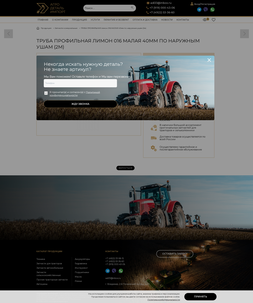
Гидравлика (81, 263)
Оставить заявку (174, 253)
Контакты (182, 19)
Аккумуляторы (82, 259)
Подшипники (82, 272)
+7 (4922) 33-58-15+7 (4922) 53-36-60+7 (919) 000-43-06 (115, 261)
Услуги (95, 19)
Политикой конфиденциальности (75, 94)
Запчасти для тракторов (49, 263)
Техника (40, 259)
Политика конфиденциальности (163, 299)
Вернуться (125, 168)
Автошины (41, 284)
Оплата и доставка (145, 19)
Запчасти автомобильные (49, 268)
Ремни (78, 281)
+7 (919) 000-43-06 (162, 7)
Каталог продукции (49, 251)
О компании (60, 19)
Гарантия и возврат (116, 19)
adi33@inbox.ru (113, 278)
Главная (43, 19)
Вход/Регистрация (204, 4)
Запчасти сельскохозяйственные (48, 274)
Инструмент (81, 268)
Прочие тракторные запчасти (52, 279)
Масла (78, 276)
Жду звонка (80, 104)
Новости (167, 19)
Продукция (79, 19)
